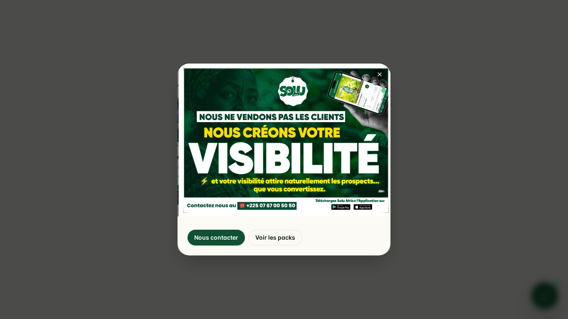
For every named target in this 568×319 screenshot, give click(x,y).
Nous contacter (216, 237)
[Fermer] (379, 74)
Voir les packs (275, 237)
